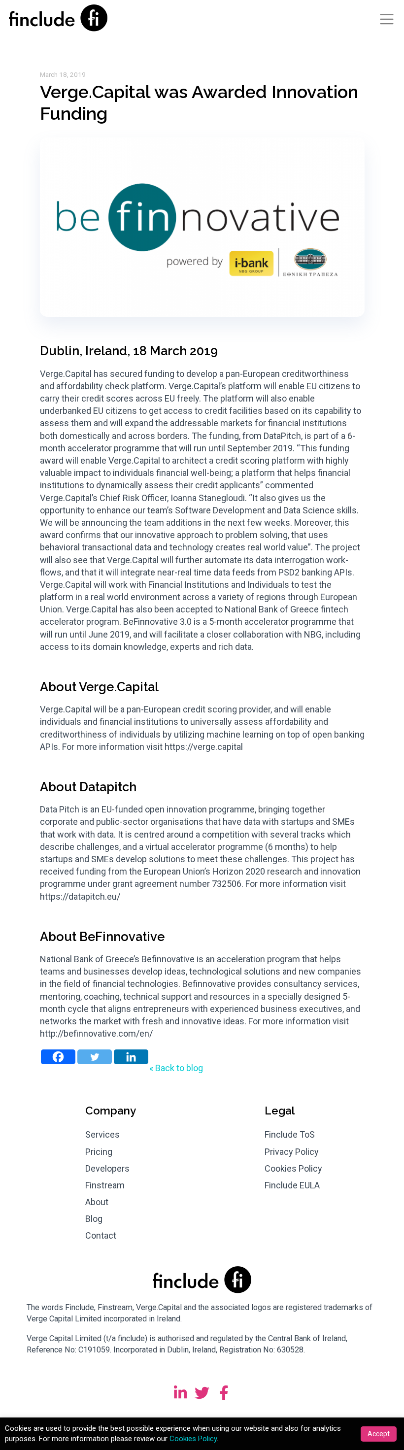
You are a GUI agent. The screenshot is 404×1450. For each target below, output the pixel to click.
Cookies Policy (293, 1168)
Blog (93, 1219)
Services (102, 1134)
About (96, 1202)
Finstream (105, 1185)
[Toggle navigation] (386, 19)
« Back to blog (176, 1068)
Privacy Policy (292, 1152)
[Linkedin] (131, 1056)
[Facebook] (58, 1056)
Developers (107, 1168)
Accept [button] (379, 1434)
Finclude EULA (292, 1185)
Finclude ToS (290, 1134)
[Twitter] (94, 1056)
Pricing (98, 1152)
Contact (100, 1235)
